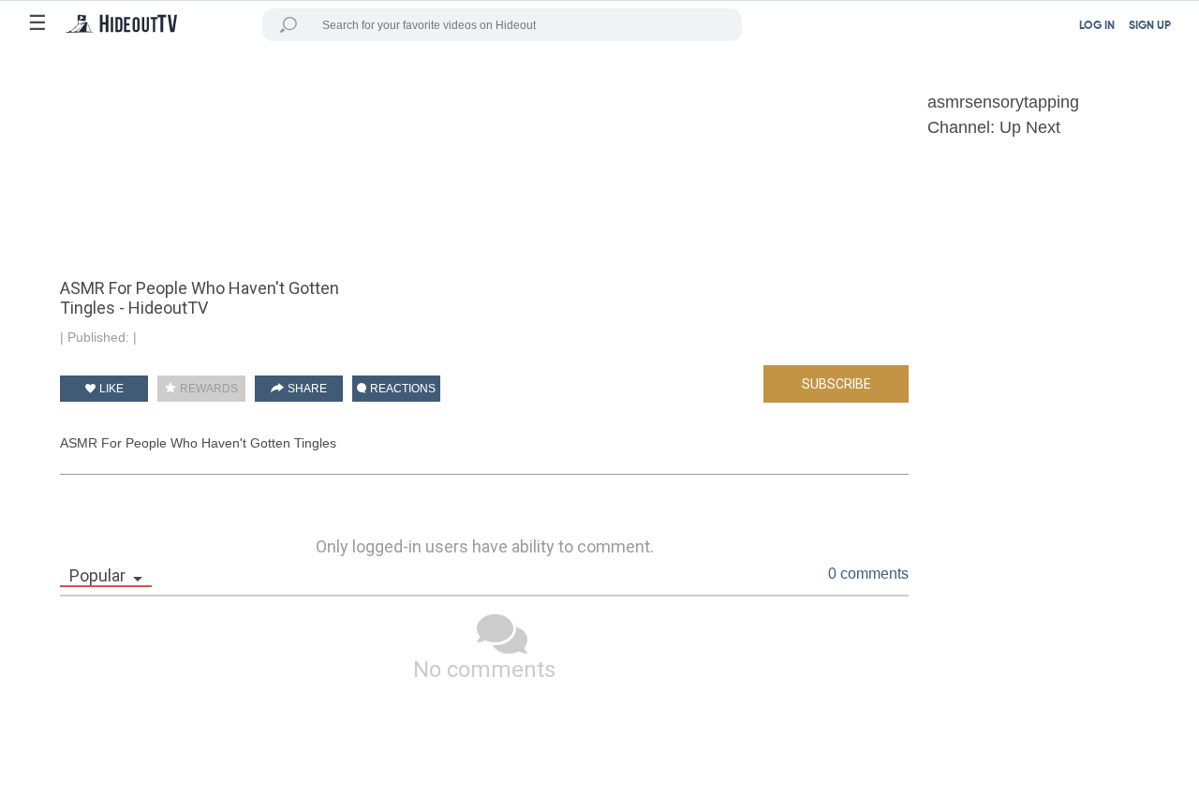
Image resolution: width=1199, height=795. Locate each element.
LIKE (110, 388)
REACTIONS (401, 388)
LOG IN (1097, 26)
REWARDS (207, 388)
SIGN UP (1150, 26)
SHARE (306, 388)
